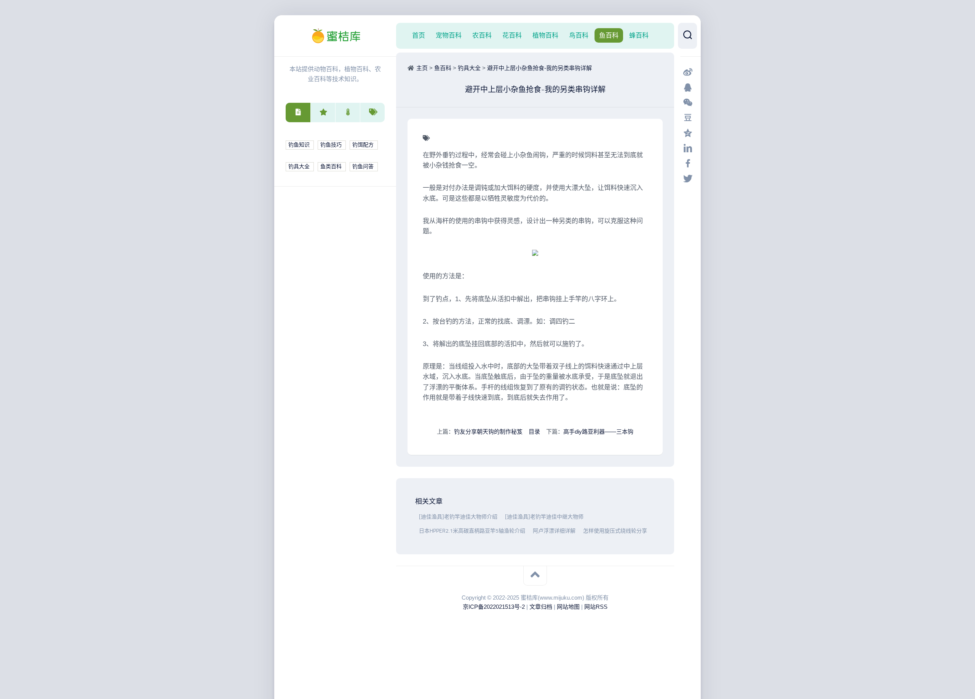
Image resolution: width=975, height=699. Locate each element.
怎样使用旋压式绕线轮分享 (615, 531)
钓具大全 (299, 166)
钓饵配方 (363, 145)
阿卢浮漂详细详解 (554, 531)
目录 (534, 431)
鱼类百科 (331, 166)
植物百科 (545, 35)
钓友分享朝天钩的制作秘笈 (488, 431)
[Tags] (372, 112)
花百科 (512, 35)
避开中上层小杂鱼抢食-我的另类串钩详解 (539, 68)
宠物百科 (449, 35)
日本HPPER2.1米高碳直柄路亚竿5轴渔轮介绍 (472, 531)
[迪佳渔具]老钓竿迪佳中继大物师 (544, 517)
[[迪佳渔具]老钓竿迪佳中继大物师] (503, 517)
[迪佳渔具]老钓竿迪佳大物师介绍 (458, 517)
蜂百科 (639, 35)
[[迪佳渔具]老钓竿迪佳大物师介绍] (417, 517)
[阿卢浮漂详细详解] (531, 531)
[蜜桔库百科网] (335, 35)
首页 (418, 35)
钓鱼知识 (299, 145)
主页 (422, 68)
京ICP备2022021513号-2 (494, 606)
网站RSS (595, 606)
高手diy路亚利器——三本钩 (598, 431)
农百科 (482, 35)
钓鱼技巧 (331, 145)
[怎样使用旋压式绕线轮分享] (581, 531)
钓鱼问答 (363, 166)
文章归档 (540, 606)
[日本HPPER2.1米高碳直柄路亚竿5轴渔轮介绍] (417, 531)
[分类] (298, 112)
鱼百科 (609, 35)
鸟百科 (578, 35)
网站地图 (568, 606)
